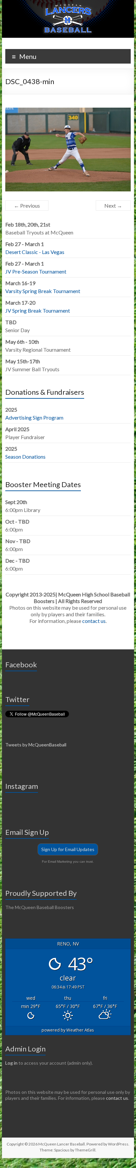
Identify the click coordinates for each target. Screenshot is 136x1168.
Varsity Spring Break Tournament (42, 291)
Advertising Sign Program (34, 417)
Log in (11, 1063)
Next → (113, 205)
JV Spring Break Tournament (37, 310)
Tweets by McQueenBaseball (35, 744)
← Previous (27, 205)
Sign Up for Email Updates (67, 849)
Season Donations (25, 456)
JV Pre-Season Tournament (35, 271)
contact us (94, 621)
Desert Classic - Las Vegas (34, 252)
